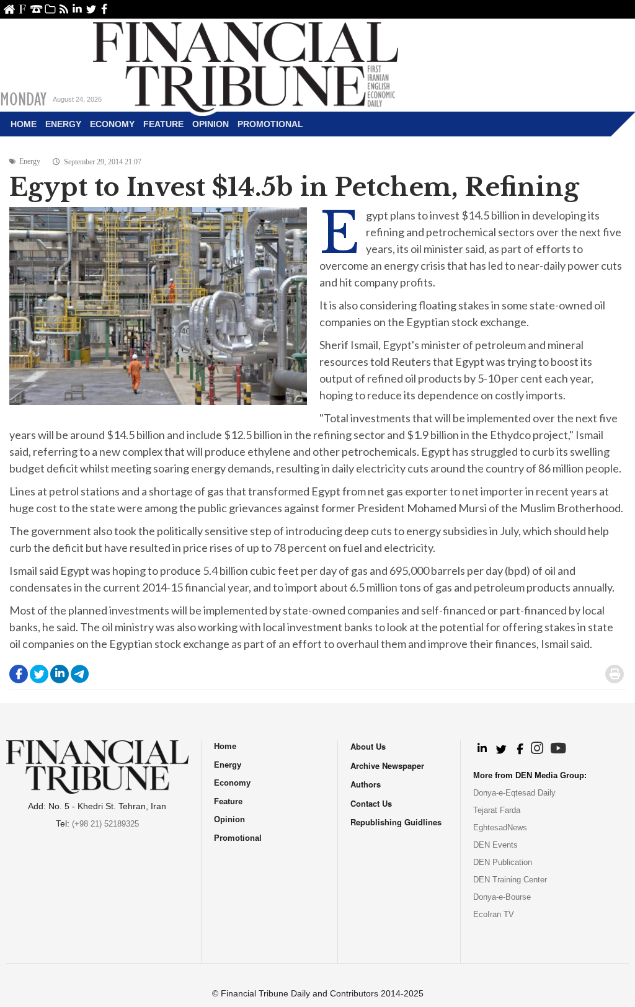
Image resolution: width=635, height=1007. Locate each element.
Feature (163, 124)
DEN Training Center (510, 879)
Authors (365, 784)
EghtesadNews (500, 827)
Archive (50, 9)
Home (9, 9)
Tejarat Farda (496, 810)
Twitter (91, 9)
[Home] (245, 65)
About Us (22, 9)
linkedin (77, 9)
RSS (63, 9)
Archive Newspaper (387, 765)
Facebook (104, 9)
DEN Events (495, 845)
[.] (481, 749)
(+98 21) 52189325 (105, 823)
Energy (63, 124)
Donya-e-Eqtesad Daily (514, 792)
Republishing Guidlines (396, 822)
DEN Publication (502, 862)
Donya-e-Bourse (502, 897)
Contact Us (36, 9)
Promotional (270, 124)
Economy (112, 124)
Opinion (210, 124)
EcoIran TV (493, 914)
